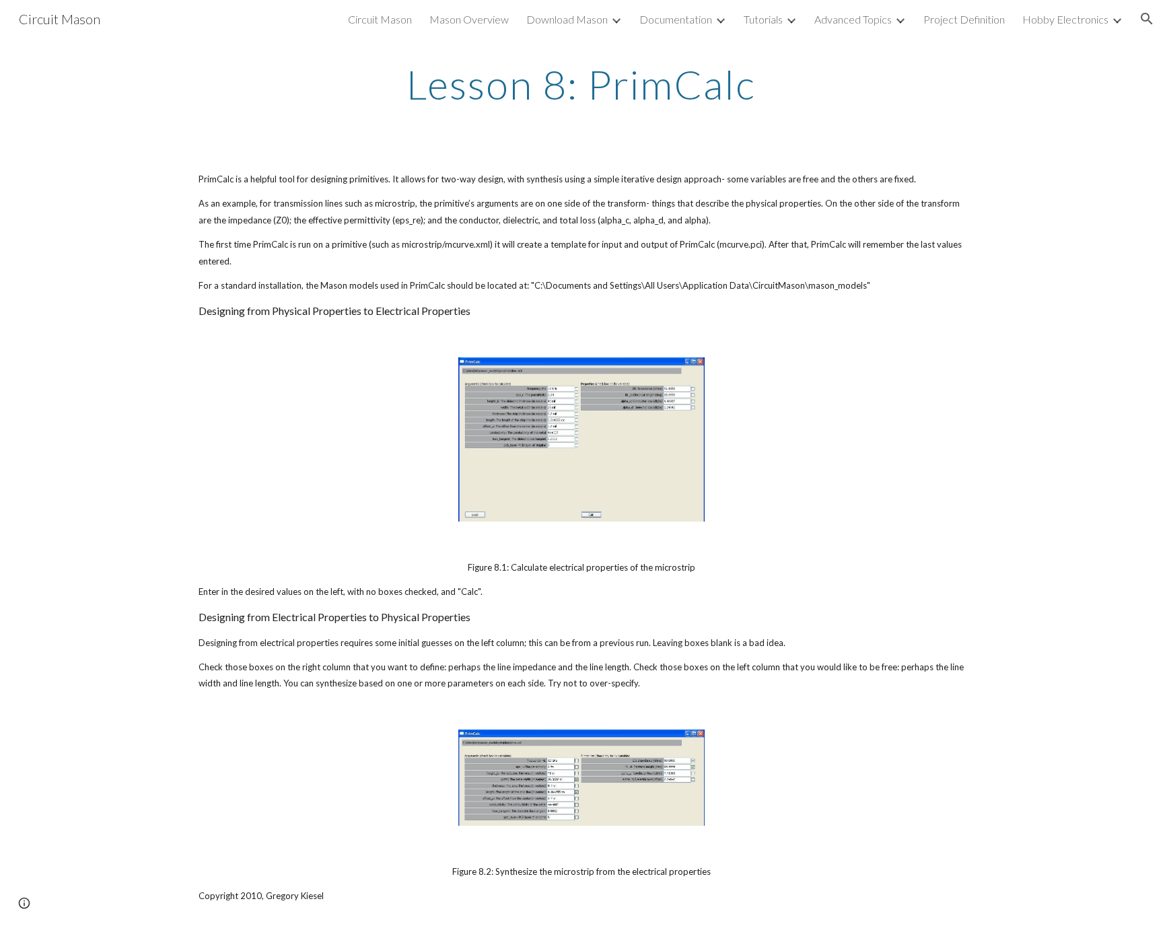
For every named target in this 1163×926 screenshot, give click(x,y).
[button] (1147, 19)
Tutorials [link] (763, 19)
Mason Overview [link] (469, 19)
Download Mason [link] (567, 19)
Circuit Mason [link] (380, 19)
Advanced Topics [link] (853, 19)
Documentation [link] (675, 19)
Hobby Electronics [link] (1065, 19)
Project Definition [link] (964, 19)
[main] (581, 84)
